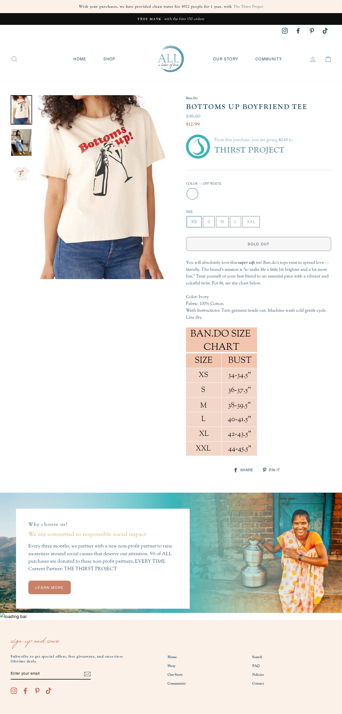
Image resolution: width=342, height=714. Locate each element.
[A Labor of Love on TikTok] (48, 691)
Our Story (225, 58)
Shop (109, 58)
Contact (258, 683)
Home (79, 58)
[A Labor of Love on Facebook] (25, 691)
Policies (258, 674)
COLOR (203, 184)
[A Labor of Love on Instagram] (14, 691)
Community (268, 58)
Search (257, 657)
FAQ (256, 665)
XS (194, 221)
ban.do (192, 98)
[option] (171, 19)
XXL (251, 221)
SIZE (189, 212)
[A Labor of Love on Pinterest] (37, 691)
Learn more (49, 587)
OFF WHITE (192, 193)
